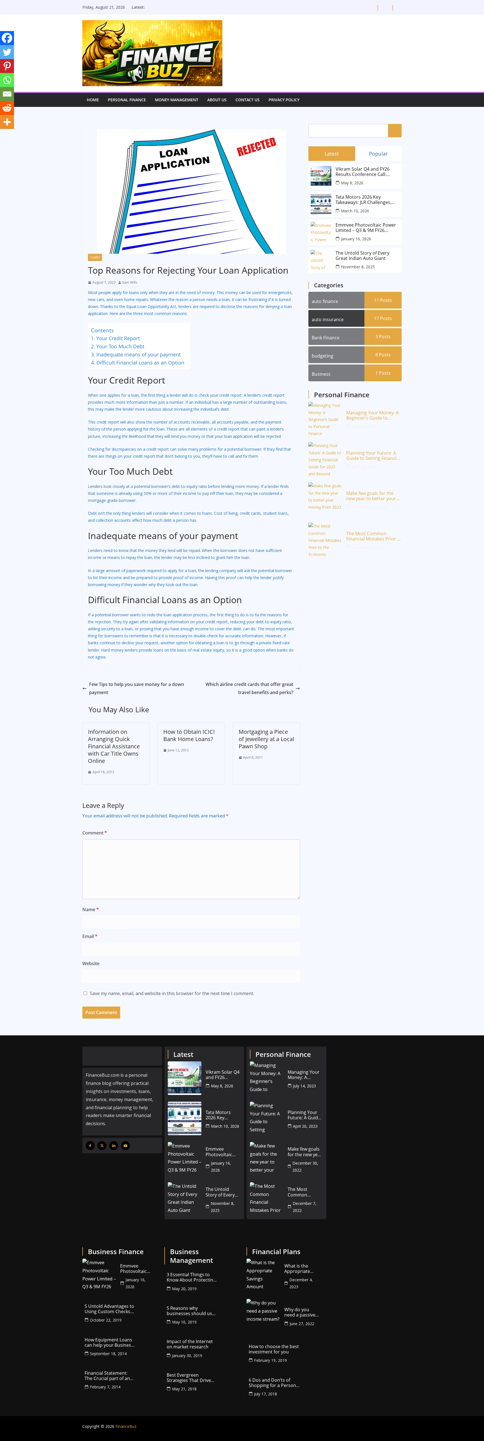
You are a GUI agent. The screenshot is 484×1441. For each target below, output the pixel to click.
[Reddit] (7, 108)
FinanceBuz (125, 1426)
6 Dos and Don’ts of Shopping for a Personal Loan (274, 1382)
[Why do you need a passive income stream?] (263, 1315)
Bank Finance (325, 338)
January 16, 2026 (356, 238)
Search (395, 130)
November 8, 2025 (358, 266)
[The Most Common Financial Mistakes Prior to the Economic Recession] (325, 539)
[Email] (7, 94)
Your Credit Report (118, 338)
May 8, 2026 (352, 182)
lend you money (185, 436)
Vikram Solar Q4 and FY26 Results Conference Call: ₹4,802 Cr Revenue (363, 171)
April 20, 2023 (364, 466)
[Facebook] (7, 38)
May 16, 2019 (184, 1322)
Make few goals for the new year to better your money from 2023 (371, 496)
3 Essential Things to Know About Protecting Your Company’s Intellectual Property (191, 1277)
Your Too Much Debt (120, 346)
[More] (7, 122)
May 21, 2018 (184, 1388)
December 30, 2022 (369, 507)
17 (383, 318)
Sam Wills (129, 282)
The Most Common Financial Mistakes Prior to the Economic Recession (374, 536)
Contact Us (248, 99)
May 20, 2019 (184, 1288)
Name (90, 909)
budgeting (322, 356)
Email (89, 936)
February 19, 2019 (270, 1360)
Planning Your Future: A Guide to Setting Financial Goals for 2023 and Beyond (373, 455)
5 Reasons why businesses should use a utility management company (191, 1311)
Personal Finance (127, 99)
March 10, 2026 (355, 210)
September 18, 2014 (108, 1353)
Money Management (176, 99)
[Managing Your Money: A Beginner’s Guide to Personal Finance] (325, 418)
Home (93, 99)
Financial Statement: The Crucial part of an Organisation (107, 1376)
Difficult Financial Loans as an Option (140, 362)
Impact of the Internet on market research (190, 1344)
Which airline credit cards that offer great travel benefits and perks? (249, 688)
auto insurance (328, 319)
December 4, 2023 (301, 1283)
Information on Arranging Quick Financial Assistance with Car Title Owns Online (114, 746)
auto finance (325, 301)
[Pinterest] (7, 66)
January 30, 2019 (187, 1355)
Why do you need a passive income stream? (301, 1312)
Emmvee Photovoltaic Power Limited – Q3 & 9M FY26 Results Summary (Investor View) (366, 227)
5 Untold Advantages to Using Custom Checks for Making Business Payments (109, 1309)
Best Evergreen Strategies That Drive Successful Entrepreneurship (189, 1377)
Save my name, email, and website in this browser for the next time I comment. (172, 993)
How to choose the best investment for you (274, 1349)
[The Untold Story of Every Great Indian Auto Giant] (184, 1199)
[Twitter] (7, 52)
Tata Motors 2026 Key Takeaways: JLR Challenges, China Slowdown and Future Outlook (365, 199)
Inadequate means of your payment (138, 354)
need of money (201, 292)
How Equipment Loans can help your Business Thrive (109, 1342)
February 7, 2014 (105, 1387)
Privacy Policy (284, 99)
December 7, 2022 (368, 547)
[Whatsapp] (7, 80)
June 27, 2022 (302, 1323)
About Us (217, 99)
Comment (94, 833)
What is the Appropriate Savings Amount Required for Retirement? (301, 1268)
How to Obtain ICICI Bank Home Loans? (189, 735)
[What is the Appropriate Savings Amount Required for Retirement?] (263, 1275)
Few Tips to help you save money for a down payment (136, 688)
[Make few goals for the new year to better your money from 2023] (325, 499)
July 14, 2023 (363, 426)
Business (321, 374)
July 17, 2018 (265, 1394)
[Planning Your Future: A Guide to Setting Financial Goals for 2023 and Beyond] (325, 459)
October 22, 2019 (106, 1320)
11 (383, 300)
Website (90, 963)
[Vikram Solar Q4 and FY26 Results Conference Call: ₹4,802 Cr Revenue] (184, 1078)
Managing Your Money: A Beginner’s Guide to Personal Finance (372, 415)
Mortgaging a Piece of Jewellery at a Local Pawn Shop (266, 739)
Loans (95, 257)
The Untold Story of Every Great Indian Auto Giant (362, 255)
